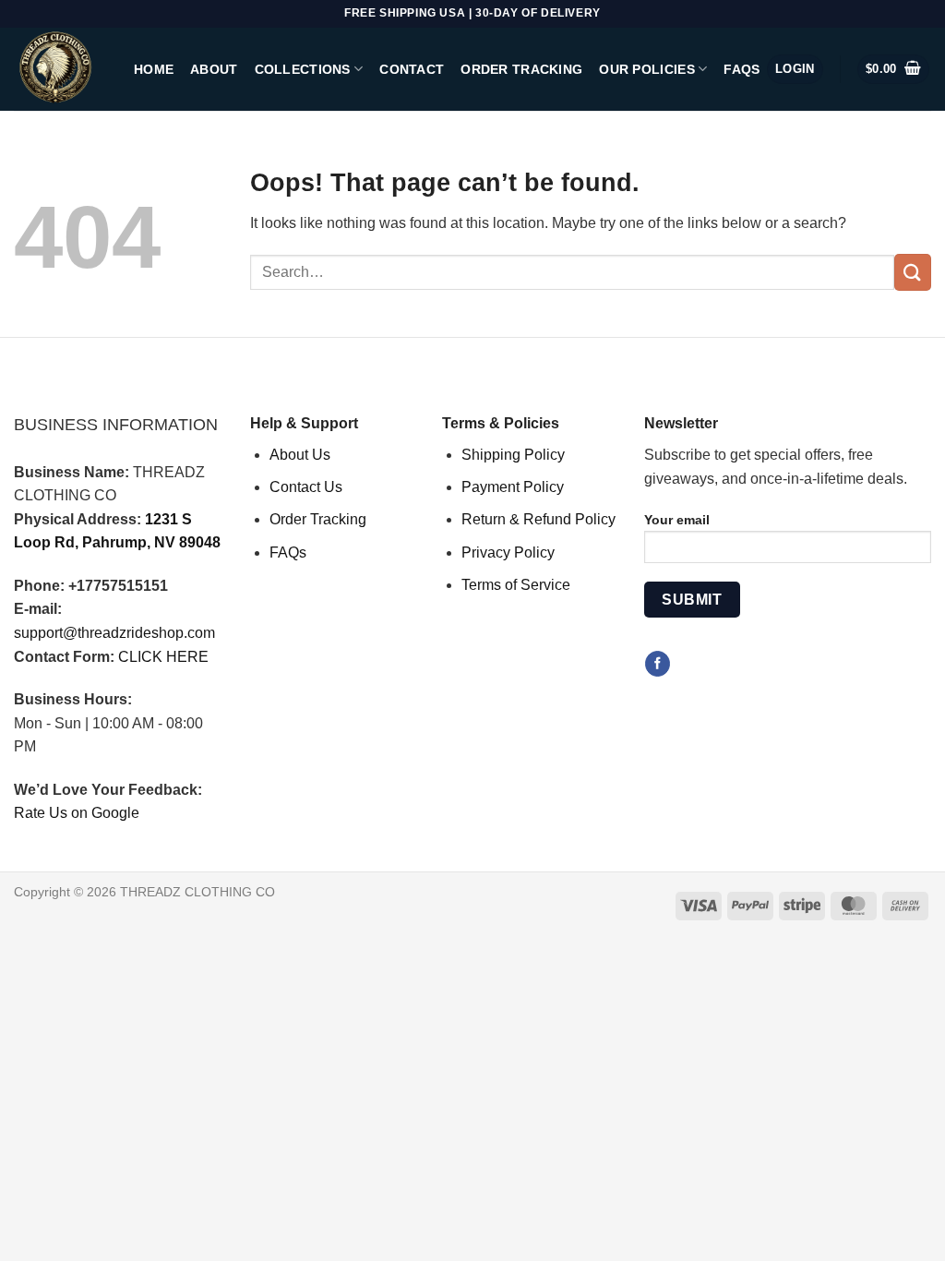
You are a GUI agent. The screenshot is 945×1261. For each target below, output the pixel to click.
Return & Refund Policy (538, 519)
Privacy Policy (508, 552)
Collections (303, 69)
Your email (677, 519)
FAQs (742, 69)
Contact (411, 69)
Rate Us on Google (76, 813)
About (213, 69)
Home (153, 69)
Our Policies (646, 69)
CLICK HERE (163, 657)
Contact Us (305, 487)
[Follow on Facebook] (657, 664)
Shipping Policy (513, 454)
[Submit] (912, 272)
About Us (299, 454)
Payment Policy (512, 487)
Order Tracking (521, 69)
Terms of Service (515, 585)
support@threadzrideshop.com (114, 633)
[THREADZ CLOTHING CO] (60, 69)
